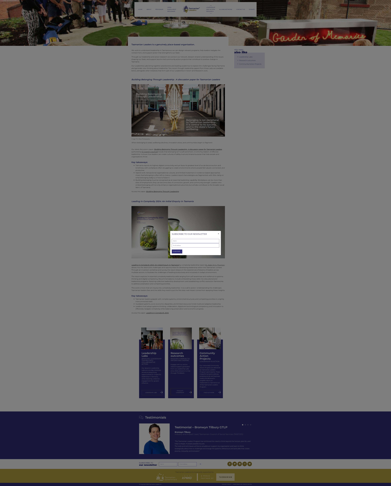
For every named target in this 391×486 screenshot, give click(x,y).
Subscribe (176, 251)
